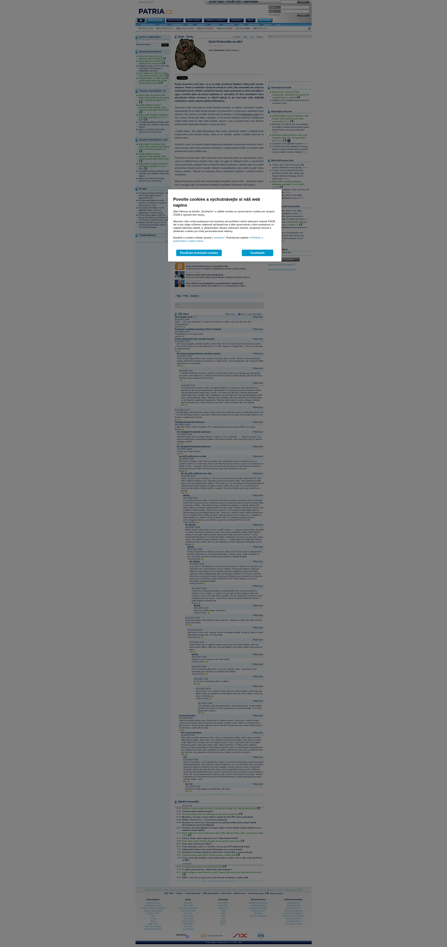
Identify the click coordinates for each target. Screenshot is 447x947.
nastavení (219, 237)
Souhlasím (257, 252)
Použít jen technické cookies (199, 252)
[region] (224, 225)
